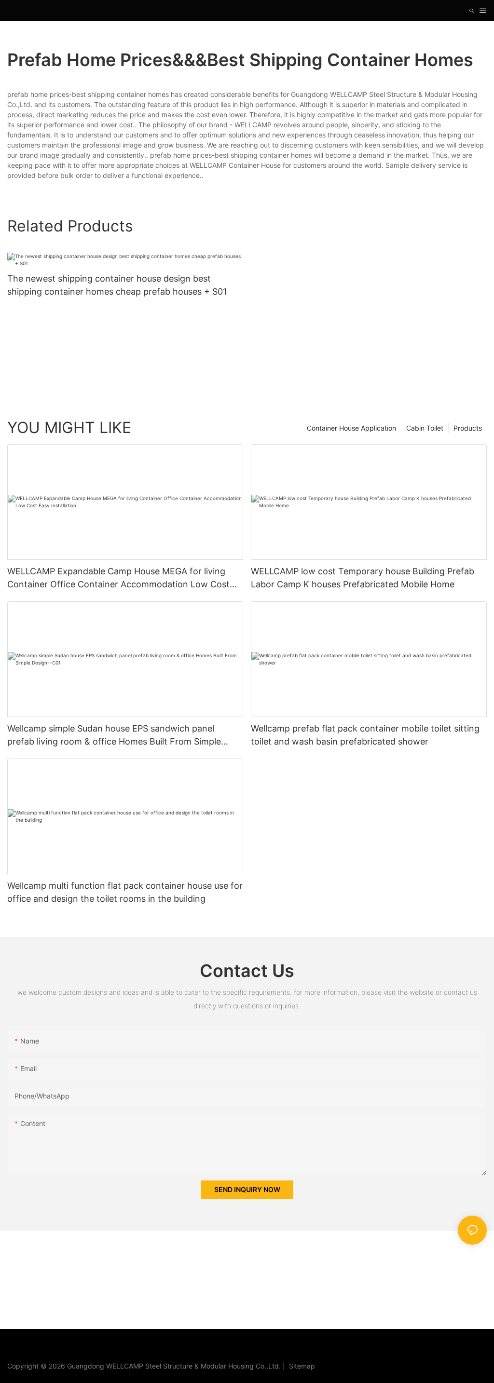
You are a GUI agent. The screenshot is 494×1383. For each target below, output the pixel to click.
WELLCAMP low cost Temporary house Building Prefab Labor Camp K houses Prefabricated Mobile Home (362, 577)
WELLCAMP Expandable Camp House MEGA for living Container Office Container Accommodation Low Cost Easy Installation (118, 578)
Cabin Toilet (424, 428)
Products (467, 428)
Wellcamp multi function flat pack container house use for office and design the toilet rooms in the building (125, 892)
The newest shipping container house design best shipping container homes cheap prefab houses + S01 (117, 285)
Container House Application (351, 428)
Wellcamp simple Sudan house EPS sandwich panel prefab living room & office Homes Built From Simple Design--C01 (114, 735)
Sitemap (300, 1366)
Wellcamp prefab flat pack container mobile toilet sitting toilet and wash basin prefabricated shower (365, 734)
